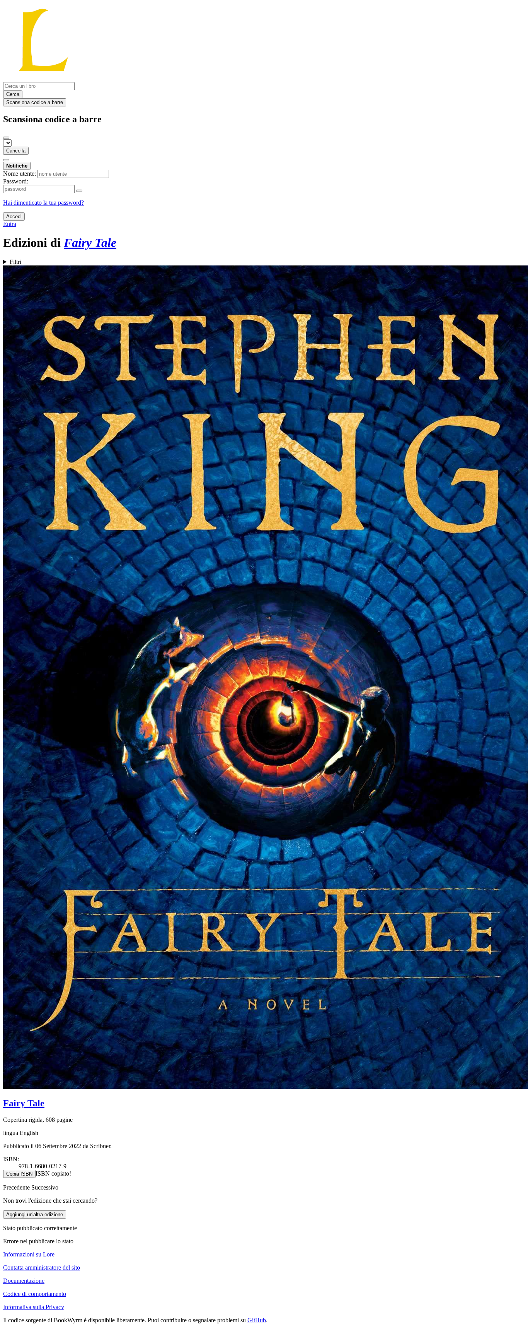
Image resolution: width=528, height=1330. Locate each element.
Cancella (16, 151)
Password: (15, 181)
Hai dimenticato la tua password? (43, 202)
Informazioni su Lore (29, 1254)
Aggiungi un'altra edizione (34, 1214)
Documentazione (23, 1280)
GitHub (256, 1320)
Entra (9, 224)
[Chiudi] (6, 138)
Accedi (14, 216)
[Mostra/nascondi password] (79, 191)
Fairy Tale (23, 1103)
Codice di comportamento (34, 1294)
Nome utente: (19, 173)
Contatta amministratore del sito (41, 1267)
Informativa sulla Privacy (33, 1307)
